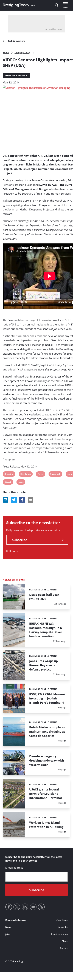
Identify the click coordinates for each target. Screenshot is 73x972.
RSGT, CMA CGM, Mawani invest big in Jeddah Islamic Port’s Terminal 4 (47, 698)
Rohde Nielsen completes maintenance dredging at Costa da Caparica (47, 731)
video (21, 482)
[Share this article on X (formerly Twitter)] (14, 500)
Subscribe (19, 540)
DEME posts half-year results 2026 (44, 597)
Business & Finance (16, 75)
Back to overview (16, 40)
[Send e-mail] (33, 907)
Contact (64, 948)
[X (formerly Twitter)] (16, 907)
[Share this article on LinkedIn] (5, 500)
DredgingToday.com (15, 919)
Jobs (7, 934)
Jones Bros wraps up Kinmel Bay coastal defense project (43, 665)
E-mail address (14, 867)
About (65, 941)
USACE (7, 482)
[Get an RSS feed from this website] (41, 907)
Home (6, 52)
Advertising (62, 919)
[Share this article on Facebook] (22, 500)
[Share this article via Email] (30, 500)
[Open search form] (57, 5)
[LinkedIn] (25, 907)
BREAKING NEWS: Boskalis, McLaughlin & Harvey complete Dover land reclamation (45, 630)
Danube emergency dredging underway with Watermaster (46, 760)
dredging (8, 474)
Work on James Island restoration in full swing (46, 825)
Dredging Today (22, 52)
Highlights (25, 474)
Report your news (59, 933)
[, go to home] (19, 5)
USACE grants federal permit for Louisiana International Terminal (45, 793)
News (40, 474)
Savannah (55, 474)
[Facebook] (8, 907)
